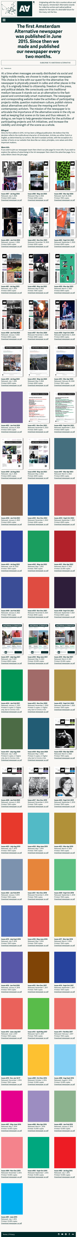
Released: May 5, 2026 (38, 197)
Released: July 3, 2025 (11, 289)
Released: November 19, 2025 (38, 243)
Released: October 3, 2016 (38, 1081)
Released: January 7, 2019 (11, 896)
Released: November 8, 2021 (38, 614)
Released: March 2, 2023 (64, 475)
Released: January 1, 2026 (11, 243)
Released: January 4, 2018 (11, 989)
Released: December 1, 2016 (11, 1081)
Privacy (12, 1234)
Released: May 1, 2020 (38, 756)
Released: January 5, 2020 (11, 803)
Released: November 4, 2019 (38, 803)
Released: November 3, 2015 (11, 1174)
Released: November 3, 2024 (38, 336)
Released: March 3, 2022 (64, 567)
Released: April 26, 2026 (64, 197)
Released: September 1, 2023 (64, 429)
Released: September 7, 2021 (64, 614)
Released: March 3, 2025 (64, 289)
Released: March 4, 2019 (64, 850)
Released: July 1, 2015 (64, 1174)
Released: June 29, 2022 (11, 567)
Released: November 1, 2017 (38, 989)
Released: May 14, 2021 (38, 660)
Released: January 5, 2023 (11, 521)
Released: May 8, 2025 (38, 289)
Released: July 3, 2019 (11, 850)
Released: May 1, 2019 (38, 850)
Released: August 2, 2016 (64, 1081)
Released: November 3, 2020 (38, 707)
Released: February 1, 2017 (64, 1035)
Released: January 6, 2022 (11, 614)
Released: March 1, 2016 (38, 1127)
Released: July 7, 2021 (11, 660)
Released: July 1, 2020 (11, 756)
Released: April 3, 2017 (38, 1035)
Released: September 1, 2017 (64, 989)
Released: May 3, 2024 (38, 382)
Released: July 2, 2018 (11, 942)
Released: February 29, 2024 (64, 382)
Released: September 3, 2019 (64, 803)
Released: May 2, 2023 (38, 475)
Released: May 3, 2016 (11, 1127)
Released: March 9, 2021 (64, 660)
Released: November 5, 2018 (38, 896)
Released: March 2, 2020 (64, 755)
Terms (5, 1234)
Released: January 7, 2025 (11, 336)
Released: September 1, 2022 (64, 521)
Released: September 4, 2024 (64, 336)
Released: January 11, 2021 (11, 707)
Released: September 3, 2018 (64, 896)
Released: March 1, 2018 (64, 942)
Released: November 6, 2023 (38, 429)
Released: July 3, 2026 (11, 197)
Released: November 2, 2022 (38, 521)
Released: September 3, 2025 (64, 243)
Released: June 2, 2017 (11, 1035)
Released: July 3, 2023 (11, 475)
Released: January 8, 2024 (11, 429)
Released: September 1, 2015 (38, 1174)
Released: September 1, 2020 (64, 706)
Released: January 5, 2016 (64, 1127)
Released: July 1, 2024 (11, 382)
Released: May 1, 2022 (38, 567)
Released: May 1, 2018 (38, 942)
